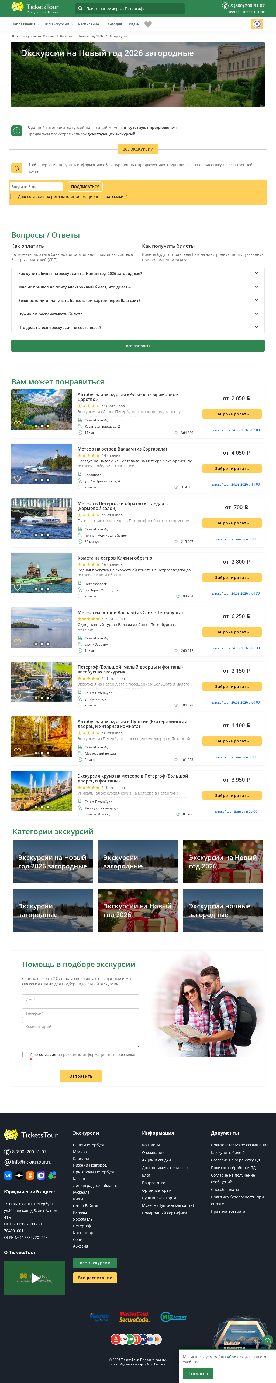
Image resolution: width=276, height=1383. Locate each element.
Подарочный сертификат (165, 1212)
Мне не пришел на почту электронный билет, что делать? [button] (74, 286)
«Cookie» (235, 1356)
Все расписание (95, 1277)
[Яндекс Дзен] (19, 1175)
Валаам (80, 1212)
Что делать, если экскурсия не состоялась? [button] (59, 327)
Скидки (133, 24)
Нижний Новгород (90, 1165)
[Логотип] (35, 6)
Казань (79, 1178)
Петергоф (82, 1225)
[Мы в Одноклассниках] (30, 1175)
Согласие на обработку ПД (235, 1160)
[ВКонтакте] (8, 1175)
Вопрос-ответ (154, 1182)
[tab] (138, 273)
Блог (146, 1175)
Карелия (81, 1158)
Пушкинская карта (159, 1197)
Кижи (78, 1198)
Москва (80, 1151)
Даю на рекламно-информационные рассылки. (73, 196)
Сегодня (115, 24)
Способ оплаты (225, 1189)
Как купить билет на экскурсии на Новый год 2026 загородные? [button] (80, 273)
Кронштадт (83, 1232)
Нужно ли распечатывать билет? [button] (50, 313)
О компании (153, 1152)
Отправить (80, 1076)
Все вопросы (138, 345)
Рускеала (81, 1192)
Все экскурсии (138, 149)
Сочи (77, 1239)
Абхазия (80, 1246)
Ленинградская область (95, 1185)
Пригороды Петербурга (95, 1171)
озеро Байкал (85, 1205)
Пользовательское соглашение (239, 1144)
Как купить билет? (228, 1152)
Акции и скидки (156, 1160)
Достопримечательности (165, 1167)
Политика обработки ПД (233, 1167)
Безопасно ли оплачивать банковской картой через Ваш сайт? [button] (79, 300)
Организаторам (156, 1190)
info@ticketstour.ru (27, 1162)
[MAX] (41, 1175)
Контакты (151, 1144)
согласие (35, 196)
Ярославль (83, 1219)
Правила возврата (228, 1211)
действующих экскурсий (112, 134)
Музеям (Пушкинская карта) (168, 1205)
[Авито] (52, 1175)
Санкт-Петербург (89, 1144)
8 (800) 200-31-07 (28, 1152)
